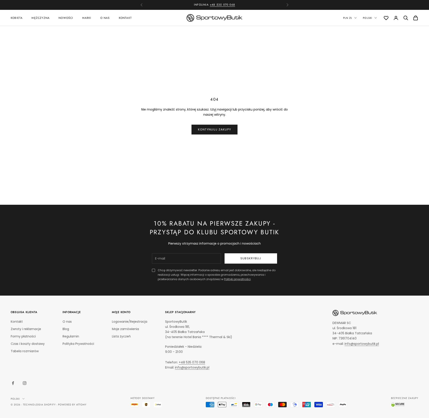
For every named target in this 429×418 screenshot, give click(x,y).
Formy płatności (23, 336)
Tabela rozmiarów (25, 351)
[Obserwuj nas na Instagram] (24, 383)
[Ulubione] (386, 18)
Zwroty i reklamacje (26, 329)
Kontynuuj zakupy (214, 129)
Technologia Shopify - (40, 404)
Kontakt (125, 18)
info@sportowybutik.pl (192, 367)
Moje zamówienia (125, 329)
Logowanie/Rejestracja (129, 321)
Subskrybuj (250, 258)
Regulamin (71, 336)
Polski (367, 18)
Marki (86, 18)
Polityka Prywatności (78, 343)
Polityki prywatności (237, 279)
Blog (66, 329)
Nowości (66, 18)
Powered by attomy (72, 404)
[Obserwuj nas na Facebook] (13, 383)
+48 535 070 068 (222, 3)
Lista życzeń (121, 336)
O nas (105, 18)
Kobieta (17, 18)
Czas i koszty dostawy (28, 343)
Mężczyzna (41, 18)
